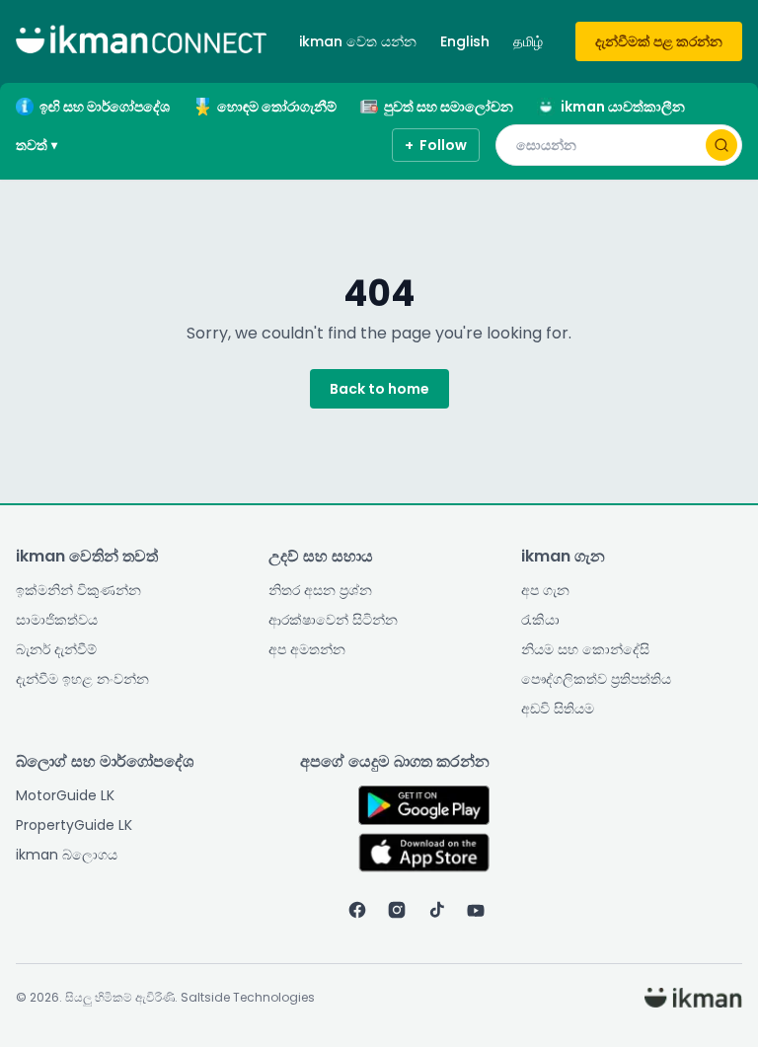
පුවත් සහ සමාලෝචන (448, 106)
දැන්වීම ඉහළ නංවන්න (82, 679)
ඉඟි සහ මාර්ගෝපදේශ (104, 106)
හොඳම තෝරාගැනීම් (277, 106)
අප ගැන (545, 590)
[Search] (721, 145)
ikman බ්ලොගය (66, 854)
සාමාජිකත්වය (57, 620)
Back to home (379, 389)
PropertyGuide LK (74, 825)
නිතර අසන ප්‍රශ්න (320, 590)
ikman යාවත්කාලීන (623, 106)
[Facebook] (357, 910)
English (465, 41)
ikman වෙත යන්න (358, 41)
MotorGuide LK (65, 795)
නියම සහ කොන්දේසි (585, 649)
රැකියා (540, 620)
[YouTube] (476, 910)
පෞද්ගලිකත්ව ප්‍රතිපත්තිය (596, 679)
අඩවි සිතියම (557, 708)
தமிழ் (528, 41)
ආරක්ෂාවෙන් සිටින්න (333, 620)
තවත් (36, 145)
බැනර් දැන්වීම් (56, 649)
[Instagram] (397, 910)
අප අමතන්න (306, 649)
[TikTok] (436, 910)
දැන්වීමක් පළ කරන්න (658, 41)
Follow (436, 145)
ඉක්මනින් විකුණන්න (78, 590)
